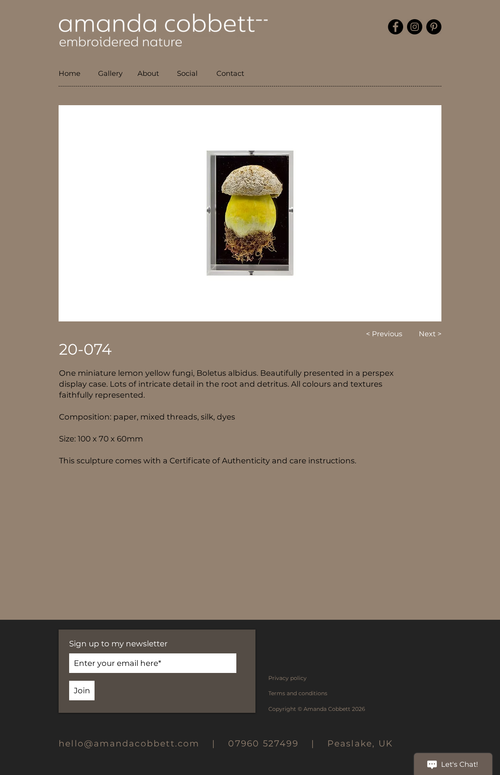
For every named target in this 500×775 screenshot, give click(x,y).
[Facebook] (395, 26)
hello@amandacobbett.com (135, 743)
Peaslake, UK (360, 743)
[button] (151, 73)
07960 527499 (263, 743)
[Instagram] (414, 26)
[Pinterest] (433, 26)
